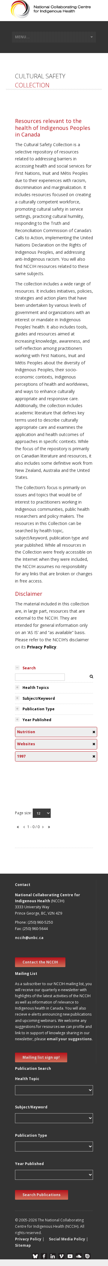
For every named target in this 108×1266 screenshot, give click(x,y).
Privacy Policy (41, 647)
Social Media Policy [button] (67, 1239)
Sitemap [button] (23, 1245)
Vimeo (61, 1256)
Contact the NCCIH (40, 962)
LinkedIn (53, 1256)
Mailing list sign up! (41, 1057)
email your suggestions (69, 1038)
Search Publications (41, 1194)
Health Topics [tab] (35, 687)
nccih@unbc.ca (29, 937)
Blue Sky (35, 1256)
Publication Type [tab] (38, 709)
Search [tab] (29, 668)
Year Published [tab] (36, 719)
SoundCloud (79, 1256)
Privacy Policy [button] (28, 1239)
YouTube (70, 1256)
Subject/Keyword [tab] (38, 698)
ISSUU (87, 1256)
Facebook (44, 1256)
